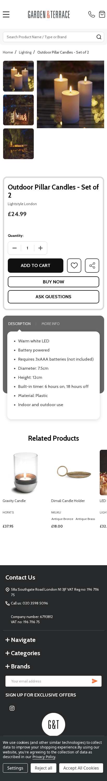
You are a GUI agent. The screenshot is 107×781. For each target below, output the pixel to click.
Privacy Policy (43, 756)
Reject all (43, 768)
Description (19, 323)
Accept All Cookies (81, 768)
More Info (51, 323)
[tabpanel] (25, 499)
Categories (25, 653)
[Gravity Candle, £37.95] (25, 472)
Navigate (23, 639)
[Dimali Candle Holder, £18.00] (74, 472)
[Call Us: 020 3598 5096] (92, 14)
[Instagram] (12, 708)
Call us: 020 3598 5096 (29, 603)
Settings (15, 768)
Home (8, 52)
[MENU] (6, 14)
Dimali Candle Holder (68, 500)
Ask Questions (53, 297)
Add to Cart (35, 265)
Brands (20, 666)
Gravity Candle (14, 500)
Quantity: (15, 235)
